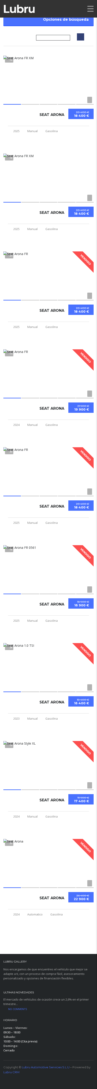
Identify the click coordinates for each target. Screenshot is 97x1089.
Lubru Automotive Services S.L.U (45, 1067)
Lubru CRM (11, 1072)
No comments (17, 1009)
